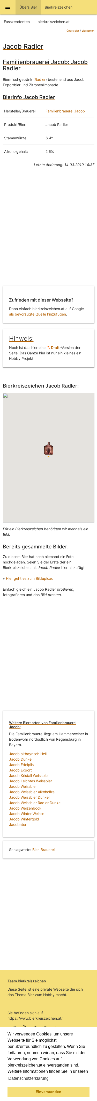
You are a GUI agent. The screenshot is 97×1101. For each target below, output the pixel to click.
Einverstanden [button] (48, 1092)
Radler (40, 79)
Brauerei (48, 849)
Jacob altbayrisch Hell (28, 754)
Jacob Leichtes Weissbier (30, 781)
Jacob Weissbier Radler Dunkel (35, 802)
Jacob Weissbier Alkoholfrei (32, 792)
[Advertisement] (48, 230)
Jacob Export (20, 770)
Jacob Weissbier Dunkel (29, 797)
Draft (54, 347)
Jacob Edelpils (21, 764)
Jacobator (17, 824)
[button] (52, 1079)
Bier (35, 849)
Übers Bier (72, 30)
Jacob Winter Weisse (26, 813)
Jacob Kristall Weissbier (29, 775)
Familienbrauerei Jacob (65, 111)
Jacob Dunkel (20, 759)
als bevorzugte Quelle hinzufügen (37, 314)
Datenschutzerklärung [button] (28, 1078)
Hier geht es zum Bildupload (30, 578)
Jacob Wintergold (24, 819)
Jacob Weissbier (23, 786)
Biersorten (88, 30)
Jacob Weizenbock (25, 808)
